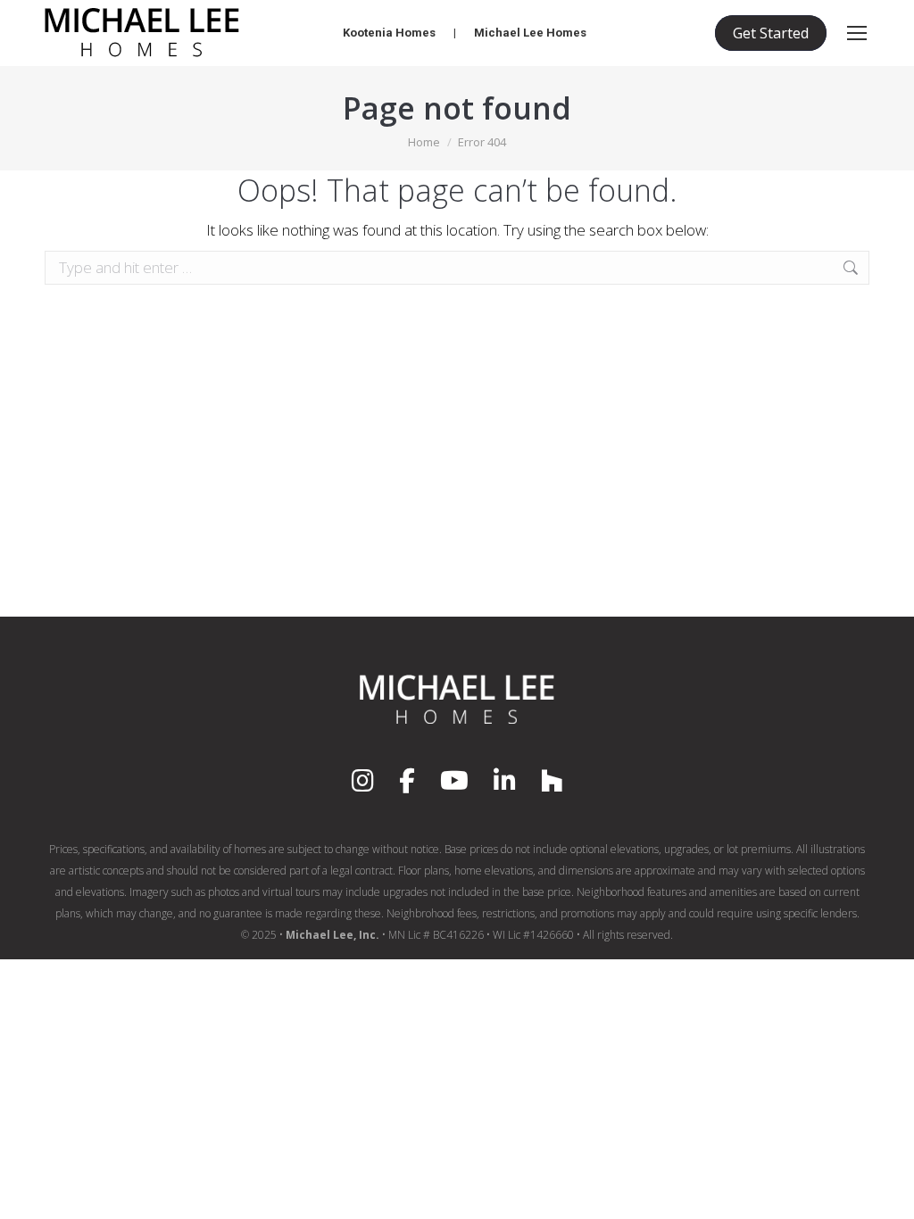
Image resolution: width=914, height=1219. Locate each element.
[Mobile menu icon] (856, 33)
